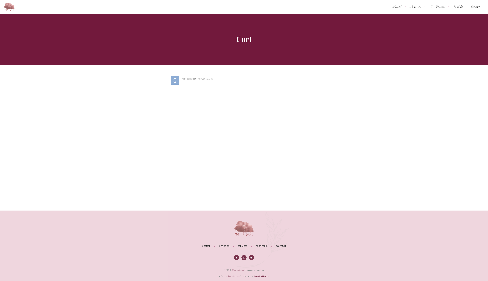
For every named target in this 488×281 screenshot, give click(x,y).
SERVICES (242, 246)
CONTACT (281, 246)
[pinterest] (251, 257)
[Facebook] (236, 257)
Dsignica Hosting (261, 276)
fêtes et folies (237, 270)
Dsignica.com (234, 276)
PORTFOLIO (262, 246)
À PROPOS (224, 246)
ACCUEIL (206, 246)
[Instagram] (244, 257)
